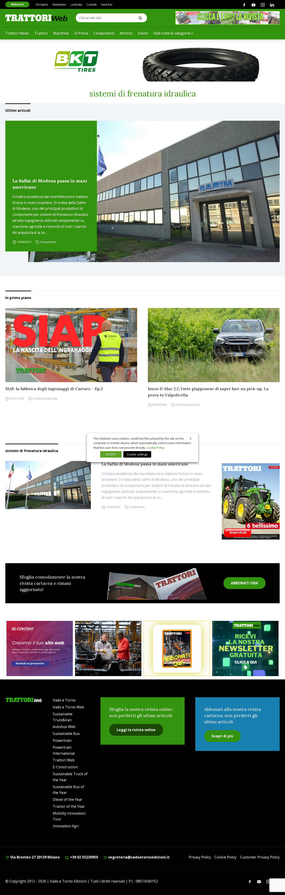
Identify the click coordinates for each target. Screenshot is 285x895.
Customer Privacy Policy (260, 857)
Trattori (41, 33)
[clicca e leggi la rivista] (227, 17)
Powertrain (62, 740)
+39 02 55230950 (83, 857)
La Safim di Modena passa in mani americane (49, 184)
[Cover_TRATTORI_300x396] (251, 501)
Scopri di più (222, 736)
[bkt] (142, 61)
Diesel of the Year (67, 799)
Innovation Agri (66, 826)
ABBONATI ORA (244, 583)
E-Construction (65, 767)
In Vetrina (39, 398)
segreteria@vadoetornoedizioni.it (138, 857)
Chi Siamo (42, 4)
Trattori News (17, 33)
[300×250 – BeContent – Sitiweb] (39, 648)
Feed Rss (106, 4)
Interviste (51, 398)
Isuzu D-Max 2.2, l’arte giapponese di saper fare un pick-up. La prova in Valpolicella (208, 392)
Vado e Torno (64, 700)
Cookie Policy (225, 857)
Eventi (143, 33)
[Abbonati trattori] (177, 648)
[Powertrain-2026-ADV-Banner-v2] (108, 648)
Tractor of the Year (69, 806)
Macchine (61, 33)
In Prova (81, 33)
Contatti (92, 4)
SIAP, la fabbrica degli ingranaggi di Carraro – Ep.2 (54, 388)
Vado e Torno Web (68, 707)
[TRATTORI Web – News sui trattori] (36, 17)
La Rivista (76, 4)
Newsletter (59, 4)
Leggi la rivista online (136, 729)
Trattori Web (64, 760)
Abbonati (17, 4)
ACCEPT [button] (111, 454)
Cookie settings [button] (137, 454)
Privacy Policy (200, 857)
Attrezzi (126, 33)
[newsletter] (245, 648)
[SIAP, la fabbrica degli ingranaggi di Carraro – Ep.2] (71, 345)
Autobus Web (64, 726)
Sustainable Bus (66, 733)
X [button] (190, 438)
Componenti (104, 33)
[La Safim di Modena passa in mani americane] (154, 191)
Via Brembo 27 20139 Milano (34, 857)
